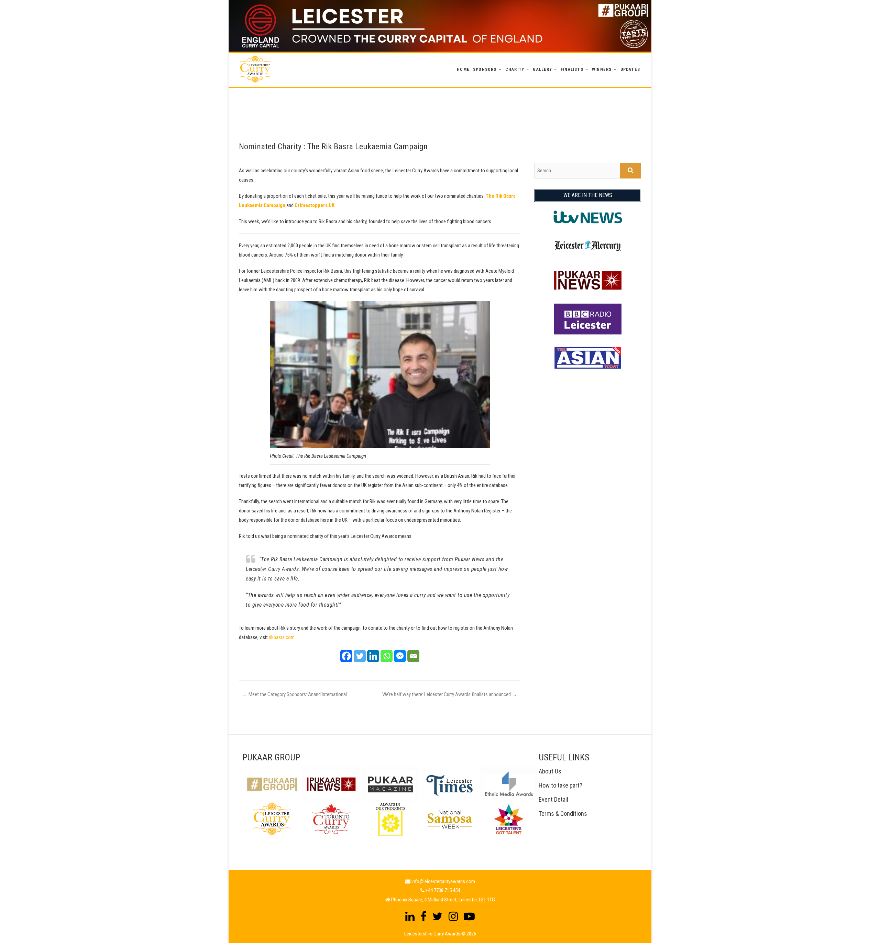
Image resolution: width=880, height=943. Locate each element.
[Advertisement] (440, 103)
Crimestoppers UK (314, 205)
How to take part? (560, 785)
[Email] (413, 656)
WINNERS (602, 69)
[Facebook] (346, 656)
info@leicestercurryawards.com (443, 881)
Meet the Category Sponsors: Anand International (294, 694)
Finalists (572, 69)
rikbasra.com (282, 637)
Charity (514, 69)
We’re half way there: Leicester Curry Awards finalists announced (449, 694)
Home (463, 69)
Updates (630, 69)
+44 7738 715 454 (443, 890)
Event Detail (553, 799)
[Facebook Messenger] (400, 656)
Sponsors (485, 69)
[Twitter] (360, 656)
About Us (550, 771)
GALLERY (542, 69)
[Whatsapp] (387, 656)
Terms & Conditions (563, 813)
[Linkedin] (373, 656)
